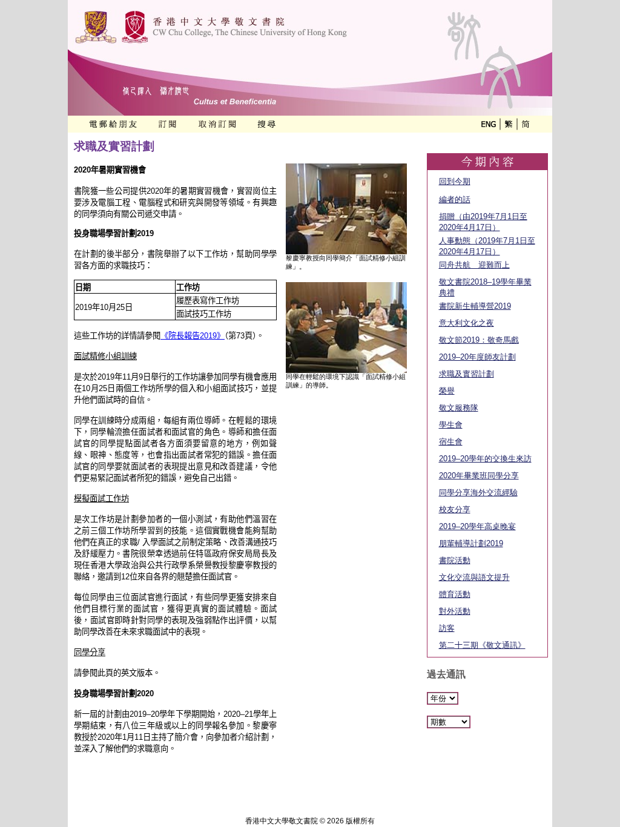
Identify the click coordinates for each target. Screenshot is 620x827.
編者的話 (454, 199)
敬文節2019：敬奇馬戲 (479, 339)
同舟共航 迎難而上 (474, 264)
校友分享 (454, 509)
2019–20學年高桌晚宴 (477, 526)
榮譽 (447, 390)
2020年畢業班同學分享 (479, 475)
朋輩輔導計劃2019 (471, 543)
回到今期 (454, 181)
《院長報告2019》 (192, 335)
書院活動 (454, 560)
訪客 (447, 628)
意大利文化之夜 (466, 323)
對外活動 (454, 611)
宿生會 (451, 441)
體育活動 (454, 594)
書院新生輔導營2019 (475, 306)
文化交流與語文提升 (474, 577)
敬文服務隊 (458, 407)
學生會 (451, 424)
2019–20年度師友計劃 (477, 356)
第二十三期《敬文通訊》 (482, 645)
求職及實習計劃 (466, 373)
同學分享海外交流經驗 (478, 492)
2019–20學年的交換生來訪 (485, 458)
